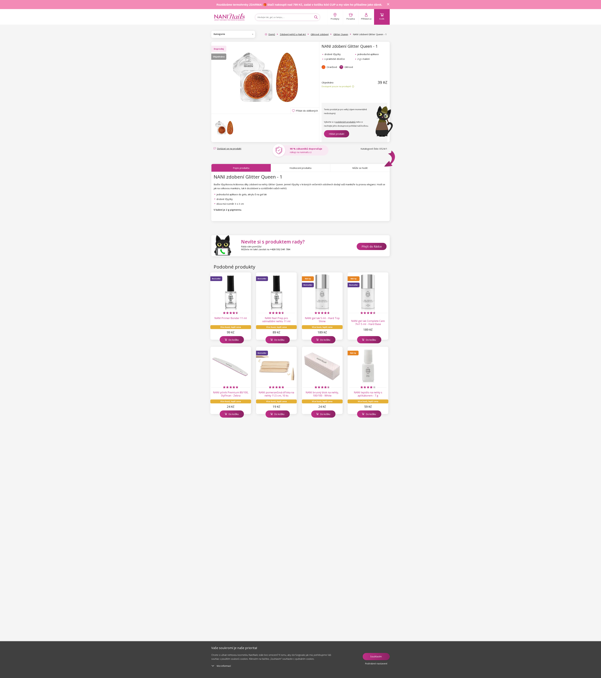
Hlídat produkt (336, 133)
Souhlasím (376, 656)
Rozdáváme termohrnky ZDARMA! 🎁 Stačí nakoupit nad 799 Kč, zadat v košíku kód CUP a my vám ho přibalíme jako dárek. (299, 4)
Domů (271, 34)
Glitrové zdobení (320, 34)
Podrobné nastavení (376, 663)
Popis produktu (241, 167)
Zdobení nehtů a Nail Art (293, 34)
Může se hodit (360, 167)
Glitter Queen (340, 34)
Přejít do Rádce (372, 246)
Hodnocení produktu (300, 167)
